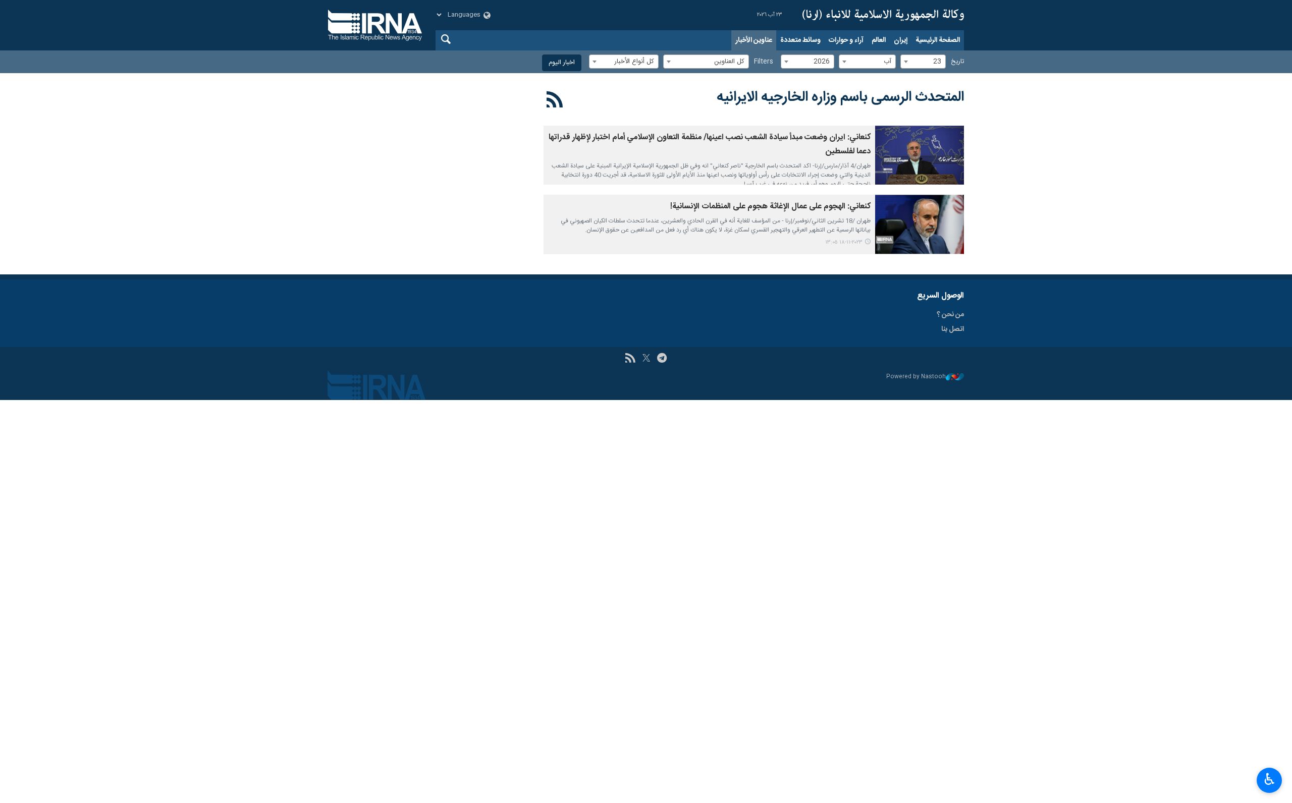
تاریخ (957, 61)
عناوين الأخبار (753, 40)
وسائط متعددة (800, 40)
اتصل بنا (952, 329)
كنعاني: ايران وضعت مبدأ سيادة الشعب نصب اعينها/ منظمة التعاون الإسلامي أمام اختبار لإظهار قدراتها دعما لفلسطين (710, 144)
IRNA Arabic (883, 15)
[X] (646, 359)
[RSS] (555, 101)
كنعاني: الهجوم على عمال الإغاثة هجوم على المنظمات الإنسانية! (770, 206)
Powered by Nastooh (916, 377)
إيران (900, 40)
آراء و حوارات (846, 40)
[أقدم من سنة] (919, 155)
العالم (879, 40)
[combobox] (923, 61)
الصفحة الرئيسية (938, 40)
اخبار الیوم (562, 63)
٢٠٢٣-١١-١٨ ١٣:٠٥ (844, 242)
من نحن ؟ (950, 315)
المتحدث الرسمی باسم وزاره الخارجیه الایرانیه (840, 97)
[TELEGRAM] (662, 359)
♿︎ (1269, 779)
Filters (763, 61)
